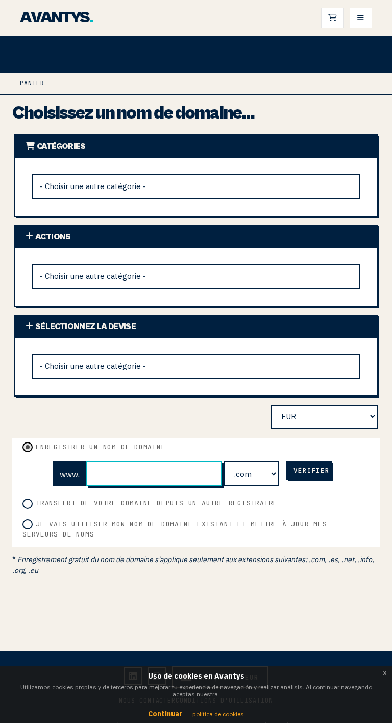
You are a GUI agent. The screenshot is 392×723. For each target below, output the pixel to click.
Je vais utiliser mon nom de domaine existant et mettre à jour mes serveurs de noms (174, 529)
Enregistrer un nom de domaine (101, 446)
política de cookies (218, 714)
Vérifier (311, 470)
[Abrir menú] (361, 18)
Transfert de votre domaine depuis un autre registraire (157, 503)
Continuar (165, 713)
